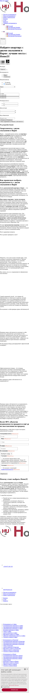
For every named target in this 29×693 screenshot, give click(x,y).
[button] (14, 687)
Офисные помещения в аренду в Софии (14, 635)
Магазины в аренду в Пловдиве (12, 648)
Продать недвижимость (9, 14)
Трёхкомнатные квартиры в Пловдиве (13, 644)
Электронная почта (9, 433)
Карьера (5, 19)
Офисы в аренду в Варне (10, 664)
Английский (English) (14, 27)
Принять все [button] (14, 690)
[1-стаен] (9, 93)
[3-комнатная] (9, 96)
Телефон (6, 446)
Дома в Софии (7, 631)
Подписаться (4, 473)
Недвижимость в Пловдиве (10, 640)
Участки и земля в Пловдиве (11, 651)
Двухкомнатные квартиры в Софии (13, 627)
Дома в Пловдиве (8, 645)
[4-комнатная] (9, 98)
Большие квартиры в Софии (11, 630)
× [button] (27, 669)
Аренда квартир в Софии (10, 633)
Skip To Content (4, 0)
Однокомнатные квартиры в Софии (13, 625)
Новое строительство (9, 17)
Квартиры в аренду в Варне (11, 661)
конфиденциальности (7, 469)
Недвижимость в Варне (9, 654)
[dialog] (14, 680)
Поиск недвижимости (9, 16)
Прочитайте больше (14, 685)
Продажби (8, 84)
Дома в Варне (7, 660)
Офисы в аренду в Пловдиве (11, 650)
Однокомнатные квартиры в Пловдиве (14, 641)
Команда (5, 21)
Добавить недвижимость (10, 23)
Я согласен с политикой (10, 468)
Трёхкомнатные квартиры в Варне (12, 658)
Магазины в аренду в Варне (11, 662)
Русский (10, 26)
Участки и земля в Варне (10, 665)
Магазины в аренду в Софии (11, 634)
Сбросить (3, 69)
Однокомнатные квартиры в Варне (13, 655)
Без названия (7, 451)
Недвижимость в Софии (10, 624)
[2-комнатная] (9, 95)
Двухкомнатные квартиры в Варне (12, 657)
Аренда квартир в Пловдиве (11, 647)
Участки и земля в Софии (10, 637)
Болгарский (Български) (15, 29)
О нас (4, 20)
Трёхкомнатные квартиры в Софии (13, 628)
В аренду (7, 82)
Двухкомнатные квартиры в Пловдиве (13, 642)
